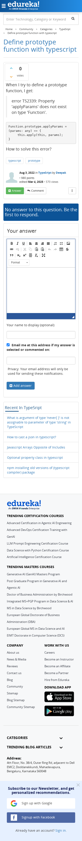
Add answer (22, 385)
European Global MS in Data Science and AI (36, 629)
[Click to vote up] (11, 68)
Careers (49, 652)
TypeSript (44, 173)
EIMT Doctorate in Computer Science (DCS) (35, 635)
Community (15, 686)
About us (13, 652)
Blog (10, 680)
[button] (11, 243)
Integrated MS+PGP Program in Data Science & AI (40, 601)
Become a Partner (56, 673)
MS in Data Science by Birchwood (29, 608)
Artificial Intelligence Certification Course (34, 557)
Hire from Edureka (56, 680)
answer (16, 191)
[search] (73, 18)
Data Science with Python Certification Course (38, 550)
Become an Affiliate (57, 666)
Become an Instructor (59, 659)
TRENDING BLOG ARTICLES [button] (29, 747)
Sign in (60, 830)
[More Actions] (72, 190)
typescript (14, 161)
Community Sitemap (21, 707)
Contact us (14, 673)
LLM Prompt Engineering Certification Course (37, 543)
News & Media (16, 659)
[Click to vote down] (11, 76)
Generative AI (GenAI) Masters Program (33, 574)
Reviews (12, 666)
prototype (34, 161)
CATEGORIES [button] (17, 738)
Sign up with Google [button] (36, 803)
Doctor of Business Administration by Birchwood (39, 594)
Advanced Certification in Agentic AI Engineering (39, 523)
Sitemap (12, 693)
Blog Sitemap (16, 700)
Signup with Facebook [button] (38, 817)
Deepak (61, 173)
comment (37, 191)
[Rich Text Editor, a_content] (41, 290)
